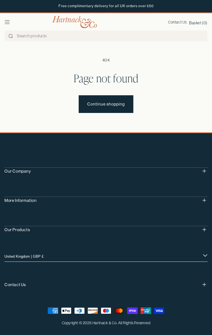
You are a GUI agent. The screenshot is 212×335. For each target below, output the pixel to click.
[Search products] (10, 36)
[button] (7, 22)
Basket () (198, 22)
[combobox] (106, 36)
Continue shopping (106, 104)
